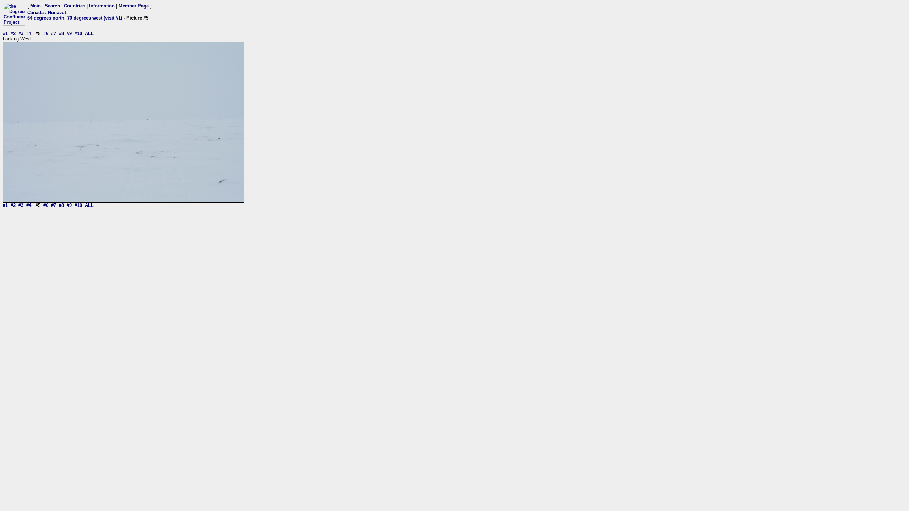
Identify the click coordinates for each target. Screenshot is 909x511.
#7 (53, 33)
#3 (20, 33)
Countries (74, 6)
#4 (28, 33)
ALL (89, 33)
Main (35, 6)
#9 (69, 33)
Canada (35, 12)
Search (52, 6)
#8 (61, 33)
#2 (13, 33)
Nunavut (57, 12)
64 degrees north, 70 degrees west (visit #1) (74, 18)
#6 (45, 33)
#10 (78, 33)
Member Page (134, 6)
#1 (5, 33)
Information (102, 6)
